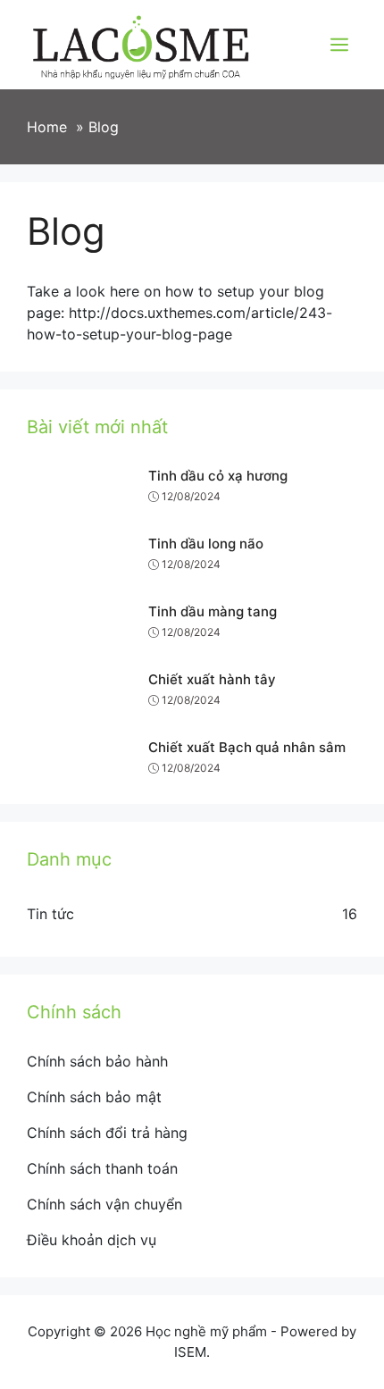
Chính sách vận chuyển (104, 1204)
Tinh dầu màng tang (212, 611)
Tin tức (50, 914)
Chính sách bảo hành (97, 1061)
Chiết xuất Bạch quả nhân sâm (247, 747)
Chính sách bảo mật (94, 1097)
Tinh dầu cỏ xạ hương (218, 475)
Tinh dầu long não (205, 543)
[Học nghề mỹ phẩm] (141, 43)
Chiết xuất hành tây (212, 679)
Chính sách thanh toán (102, 1168)
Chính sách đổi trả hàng (107, 1133)
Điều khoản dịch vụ (91, 1240)
